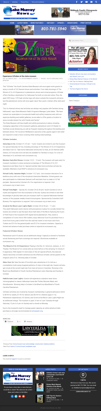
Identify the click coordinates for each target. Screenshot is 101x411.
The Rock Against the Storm (79, 89)
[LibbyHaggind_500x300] (83, 47)
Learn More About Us (83, 391)
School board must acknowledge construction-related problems (34, 344)
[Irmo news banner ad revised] (34, 327)
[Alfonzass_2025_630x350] (83, 107)
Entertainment (27, 78)
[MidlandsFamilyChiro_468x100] (74, 8)
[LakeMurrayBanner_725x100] (50, 26)
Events (35, 78)
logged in (14, 359)
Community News (52, 380)
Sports (48, 401)
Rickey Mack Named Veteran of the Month (83, 79)
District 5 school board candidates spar (23, 346)
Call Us (83, 380)
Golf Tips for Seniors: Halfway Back (81, 81)
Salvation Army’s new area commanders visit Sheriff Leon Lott (55, 375)
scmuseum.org (37, 311)
